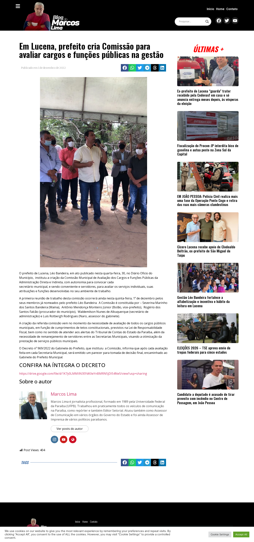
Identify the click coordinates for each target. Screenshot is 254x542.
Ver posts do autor (70, 429)
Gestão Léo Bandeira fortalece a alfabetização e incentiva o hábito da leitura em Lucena (203, 301)
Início (210, 9)
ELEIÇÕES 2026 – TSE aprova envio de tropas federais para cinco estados (203, 350)
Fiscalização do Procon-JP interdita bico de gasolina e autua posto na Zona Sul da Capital (207, 150)
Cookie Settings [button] (220, 534)
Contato (232, 9)
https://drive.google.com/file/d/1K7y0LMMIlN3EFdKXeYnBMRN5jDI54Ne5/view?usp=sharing (83, 373)
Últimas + (208, 49)
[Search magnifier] (207, 21)
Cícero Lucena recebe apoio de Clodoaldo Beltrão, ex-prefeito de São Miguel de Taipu (206, 251)
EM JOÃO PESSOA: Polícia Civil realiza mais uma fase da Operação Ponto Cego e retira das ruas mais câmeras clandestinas (207, 200)
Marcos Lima (64, 394)
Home (220, 9)
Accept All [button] (241, 534)
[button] (124, 68)
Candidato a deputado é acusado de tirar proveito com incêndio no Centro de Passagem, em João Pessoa (206, 398)
